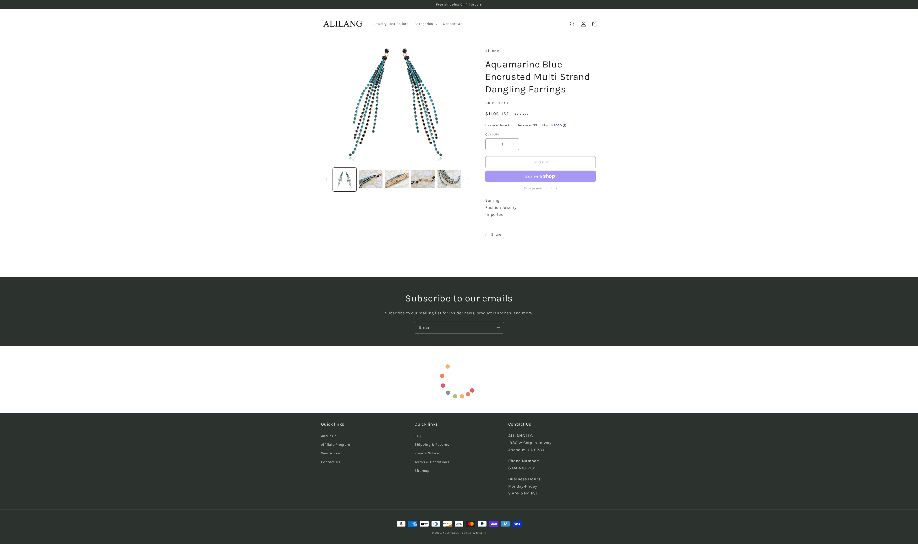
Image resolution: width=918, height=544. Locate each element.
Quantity (492, 134)
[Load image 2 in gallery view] (370, 179)
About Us (329, 436)
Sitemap (422, 471)
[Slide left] (326, 179)
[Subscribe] (498, 327)
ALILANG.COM (451, 532)
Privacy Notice (427, 453)
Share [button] (496, 235)
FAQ (418, 436)
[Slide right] (467, 179)
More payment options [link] (541, 188)
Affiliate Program (335, 445)
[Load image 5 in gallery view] (449, 179)
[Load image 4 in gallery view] (423, 179)
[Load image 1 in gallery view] (344, 179)
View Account (332, 453)
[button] (425, 24)
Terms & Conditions (432, 462)
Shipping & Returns (432, 445)
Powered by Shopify (473, 532)
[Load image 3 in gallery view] (397, 179)
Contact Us (330, 462)
